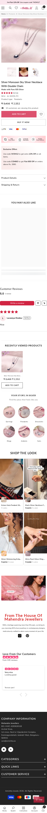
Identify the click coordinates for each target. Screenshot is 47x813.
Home (3, 14)
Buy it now (23, 122)
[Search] (10, 8)
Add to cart (19, 114)
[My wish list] (16, 8)
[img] (25, 657)
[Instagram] (20, 636)
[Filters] (38, 303)
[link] (41, 114)
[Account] (36, 8)
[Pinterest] (27, 636)
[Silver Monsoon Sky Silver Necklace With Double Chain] (12, 361)
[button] (7, 93)
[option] (23, 40)
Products (12, 14)
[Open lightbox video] (11, 485)
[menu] (2, 8)
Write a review (17, 303)
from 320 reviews (10, 660)
